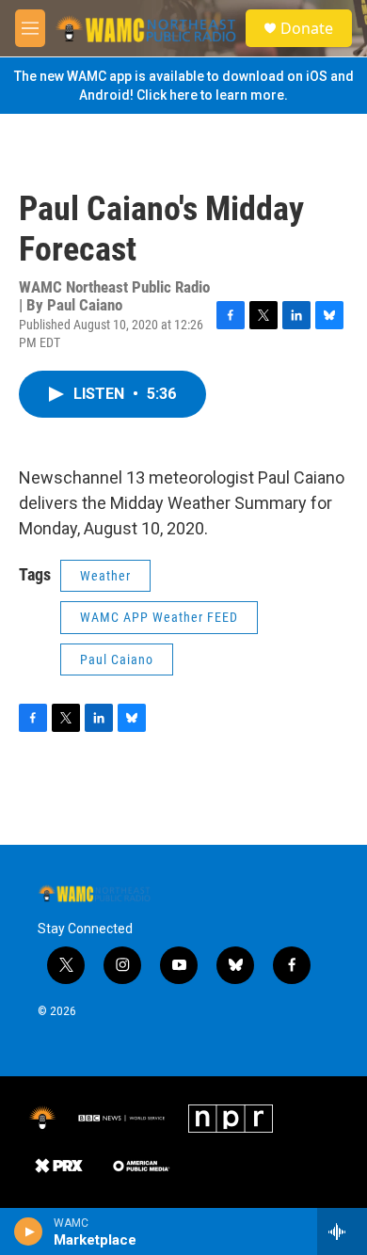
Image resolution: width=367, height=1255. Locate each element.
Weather (105, 575)
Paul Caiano (116, 659)
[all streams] (342, 1231)
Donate (306, 28)
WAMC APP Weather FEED (159, 617)
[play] (28, 1231)
